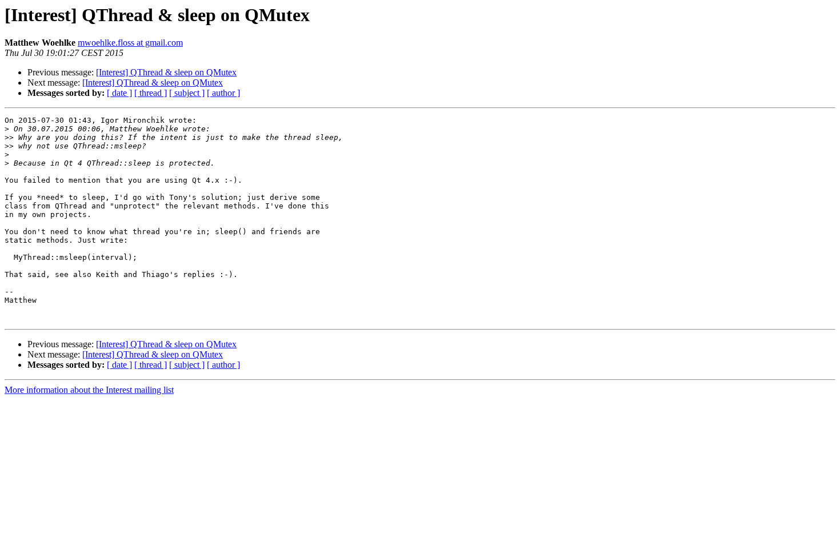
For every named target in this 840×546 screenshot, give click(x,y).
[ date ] (119, 93)
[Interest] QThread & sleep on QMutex (166, 72)
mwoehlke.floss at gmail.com (130, 42)
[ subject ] (187, 93)
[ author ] (223, 93)
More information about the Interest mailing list (89, 390)
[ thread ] (150, 93)
